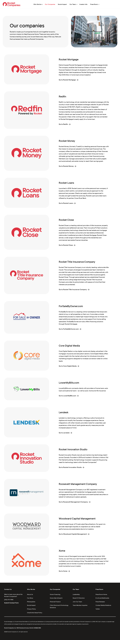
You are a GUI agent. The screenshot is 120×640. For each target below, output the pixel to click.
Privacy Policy (31, 609)
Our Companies (50, 4)
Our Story (30, 598)
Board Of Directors (79, 598)
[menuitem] (37, 4)
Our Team (73, 4)
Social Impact (62, 4)
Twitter (98, 609)
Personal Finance (55, 602)
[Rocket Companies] (11, 4)
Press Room (94, 4)
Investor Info (83, 4)
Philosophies (31, 602)
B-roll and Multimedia (102, 598)
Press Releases (100, 602)
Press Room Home (101, 594)
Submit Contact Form (11, 603)
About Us (30, 594)
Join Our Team (77, 602)
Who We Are (37, 4)
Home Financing (55, 594)
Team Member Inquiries (80, 605)
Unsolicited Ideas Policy (34, 613)
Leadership (76, 594)
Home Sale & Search (56, 598)
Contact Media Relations (103, 605)
